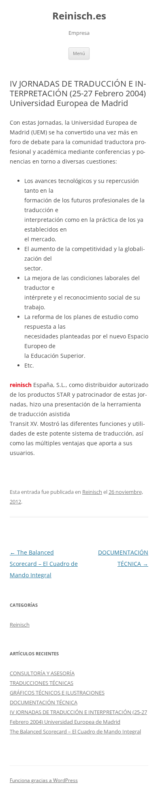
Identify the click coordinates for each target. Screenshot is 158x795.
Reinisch (92, 491)
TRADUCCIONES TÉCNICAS (41, 683)
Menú (79, 53)
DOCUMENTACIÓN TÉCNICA (43, 702)
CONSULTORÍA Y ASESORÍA (42, 673)
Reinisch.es (79, 16)
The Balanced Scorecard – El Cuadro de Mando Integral (44, 563)
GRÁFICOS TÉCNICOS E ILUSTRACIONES (57, 692)
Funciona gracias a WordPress (44, 780)
